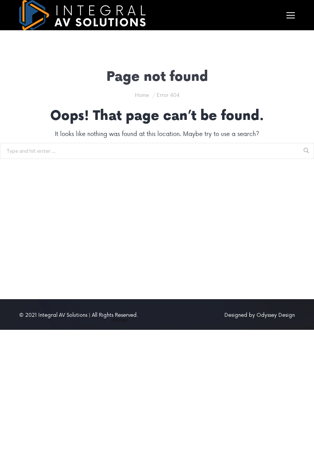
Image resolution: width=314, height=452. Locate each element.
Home (142, 94)
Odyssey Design (276, 314)
